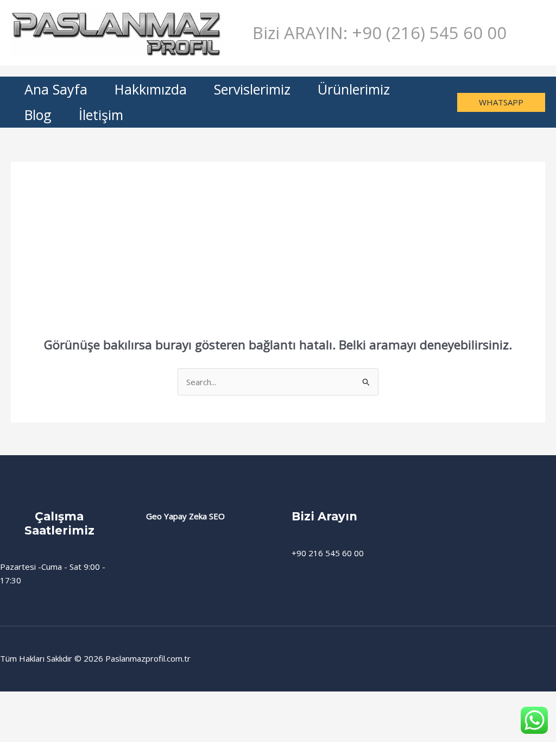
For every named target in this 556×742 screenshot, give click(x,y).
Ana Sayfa (55, 89)
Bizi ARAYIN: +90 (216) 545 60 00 (379, 32)
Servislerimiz (252, 89)
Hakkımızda (151, 89)
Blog (38, 114)
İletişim (101, 114)
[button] (501, 102)
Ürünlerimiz (354, 89)
